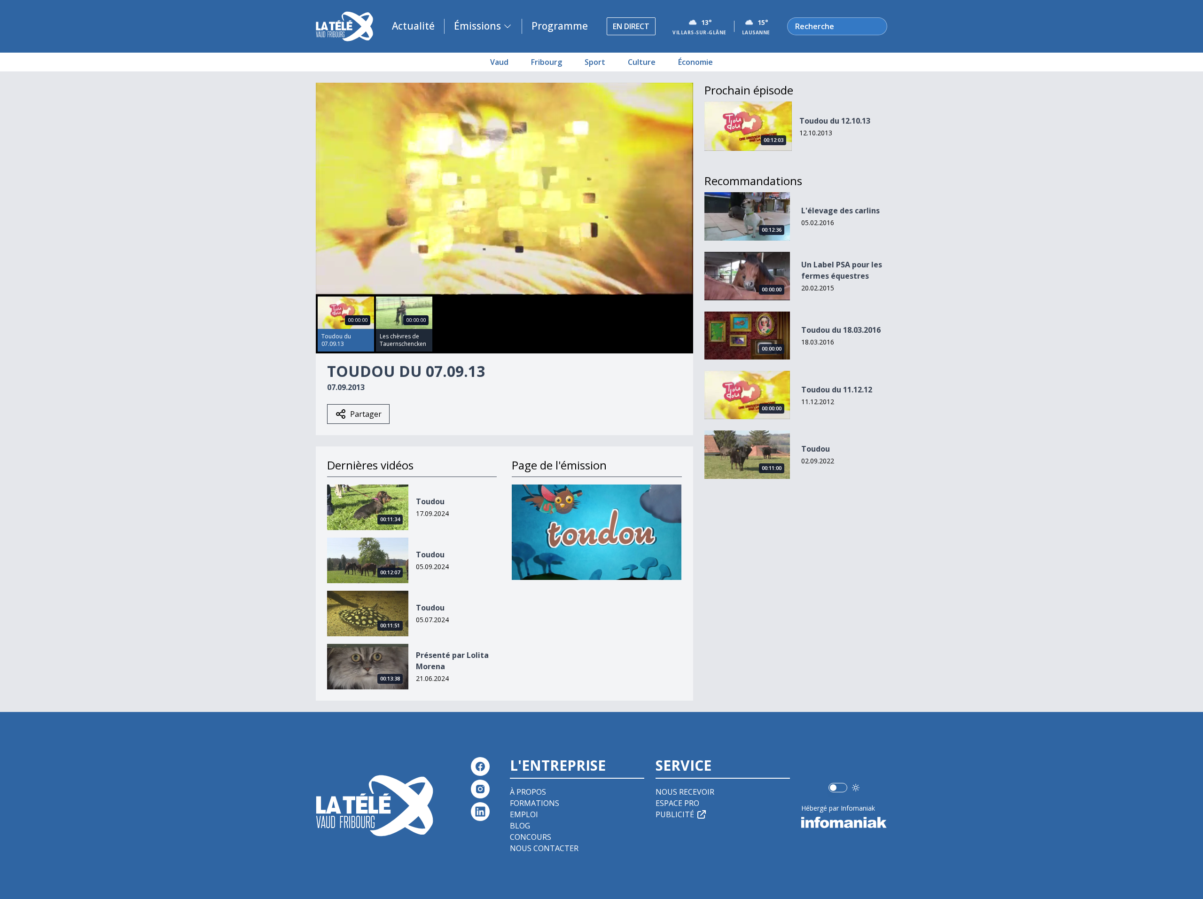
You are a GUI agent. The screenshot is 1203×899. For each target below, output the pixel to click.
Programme (559, 25)
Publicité (675, 814)
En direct (631, 26)
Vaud (499, 62)
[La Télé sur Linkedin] (480, 811)
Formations (534, 803)
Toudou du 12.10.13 (834, 121)
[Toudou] (596, 532)
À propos (528, 792)
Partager (366, 414)
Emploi (524, 814)
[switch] (837, 787)
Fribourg (546, 62)
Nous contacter (544, 848)
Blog (520, 826)
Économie (695, 62)
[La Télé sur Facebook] (480, 766)
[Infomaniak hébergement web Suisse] (844, 822)
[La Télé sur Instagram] (480, 789)
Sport (595, 62)
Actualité (413, 25)
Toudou (430, 501)
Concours (530, 837)
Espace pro (677, 803)
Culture (642, 62)
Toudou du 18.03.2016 (841, 330)
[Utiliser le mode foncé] (855, 787)
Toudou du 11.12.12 (836, 389)
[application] (504, 189)
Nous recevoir (685, 792)
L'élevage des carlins (840, 210)
